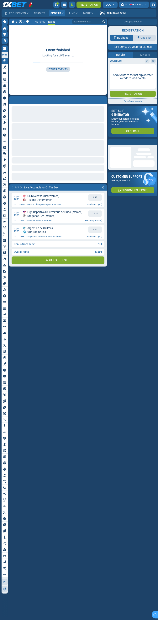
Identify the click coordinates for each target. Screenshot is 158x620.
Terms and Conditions (134, 84)
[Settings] (123, 5)
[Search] (103, 21)
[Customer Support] (153, 5)
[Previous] (12, 187)
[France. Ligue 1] (27, 22)
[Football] (20, 22)
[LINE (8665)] (13, 22)
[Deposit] (72, 5)
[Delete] (103, 187)
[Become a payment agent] (64, 5)
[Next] (21, 187)
